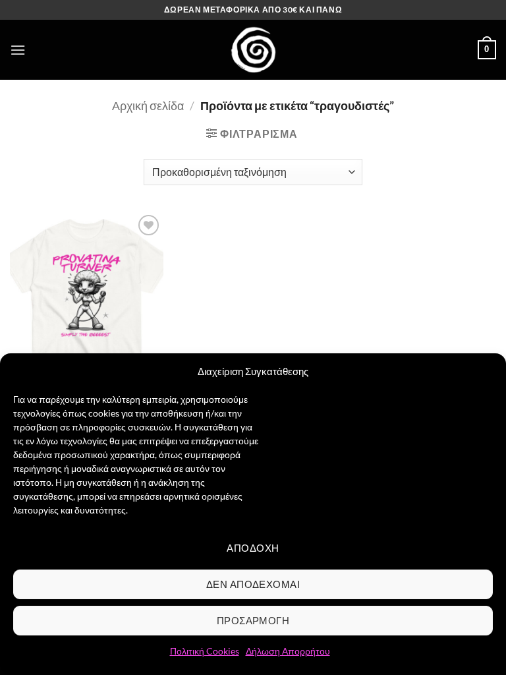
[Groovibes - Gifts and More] (253, 50)
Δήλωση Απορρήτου (288, 651)
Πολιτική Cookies (204, 651)
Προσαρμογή (253, 620)
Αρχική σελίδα (148, 105)
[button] (18, 50)
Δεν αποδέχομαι (253, 584)
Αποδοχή (253, 548)
